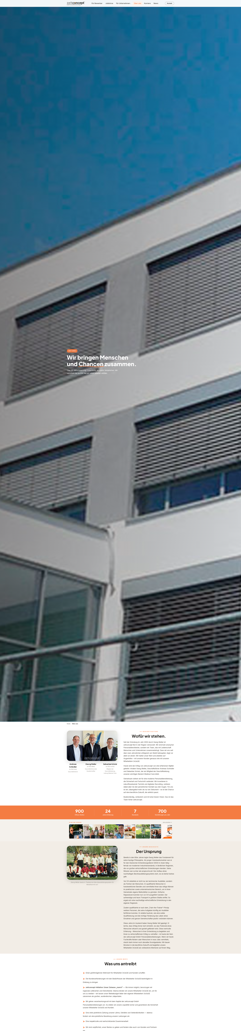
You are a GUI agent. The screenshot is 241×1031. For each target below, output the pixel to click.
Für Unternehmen (123, 3)
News (156, 3)
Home (68, 724)
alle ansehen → (167, 822)
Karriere (147, 3)
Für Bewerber (97, 3)
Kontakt (169, 3)
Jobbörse (109, 3)
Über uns (137, 3)
